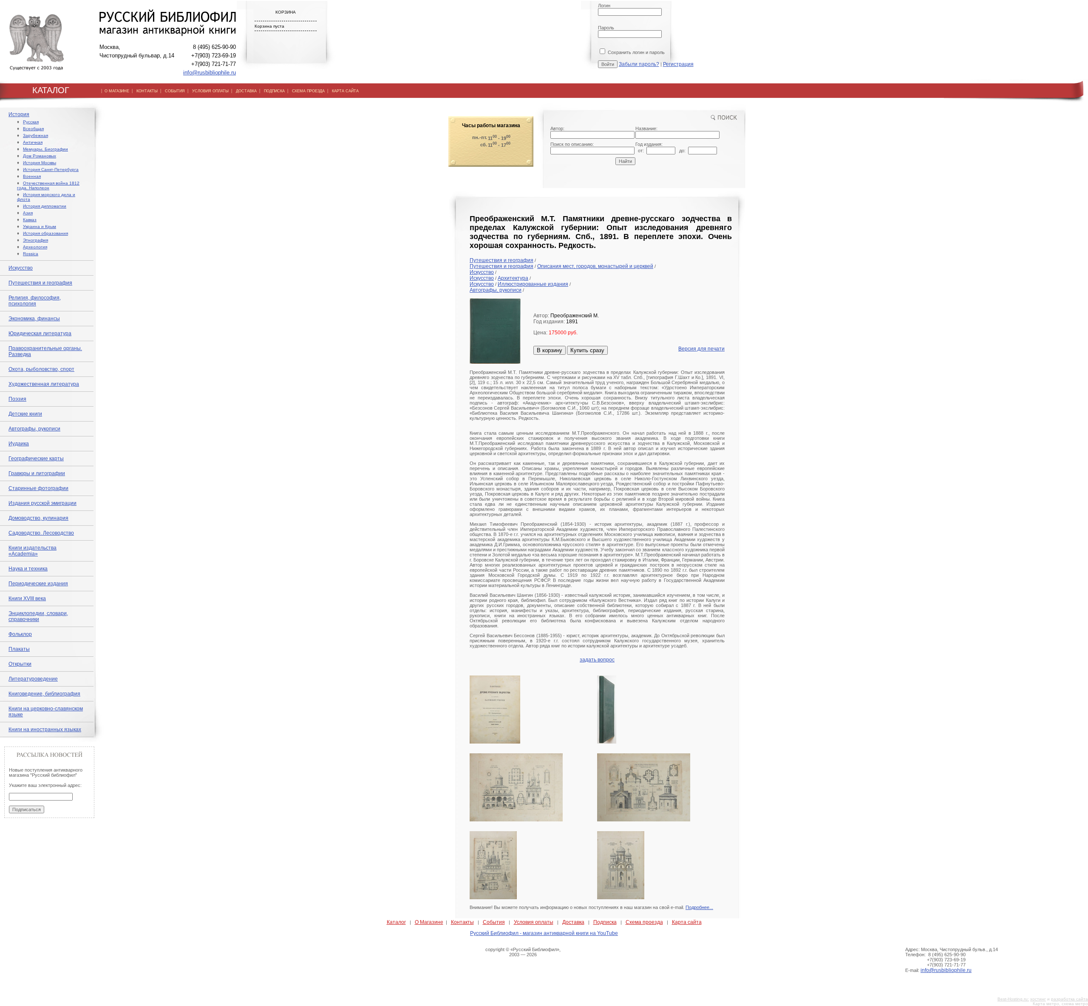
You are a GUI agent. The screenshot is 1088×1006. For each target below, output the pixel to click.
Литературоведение (33, 679)
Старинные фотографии (38, 488)
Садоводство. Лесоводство (41, 533)
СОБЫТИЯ (175, 91)
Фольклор (20, 634)
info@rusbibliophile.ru (209, 72)
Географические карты (36, 459)
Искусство (20, 268)
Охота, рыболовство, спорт (41, 369)
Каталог (396, 922)
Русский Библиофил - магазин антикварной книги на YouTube (544, 933)
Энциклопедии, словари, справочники (38, 616)
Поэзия (17, 399)
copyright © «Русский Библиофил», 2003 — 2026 (523, 952)
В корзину (549, 350)
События (494, 922)
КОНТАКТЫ (147, 91)
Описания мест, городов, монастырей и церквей (595, 266)
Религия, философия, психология (34, 301)
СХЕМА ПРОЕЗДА (308, 91)
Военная (32, 176)
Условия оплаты (533, 922)
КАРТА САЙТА (345, 91)
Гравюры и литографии (36, 473)
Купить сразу (587, 350)
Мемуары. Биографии (45, 149)
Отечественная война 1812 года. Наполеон (48, 185)
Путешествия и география (40, 283)
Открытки (19, 664)
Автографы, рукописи (34, 429)
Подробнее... (699, 907)
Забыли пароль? (639, 64)
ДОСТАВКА (246, 91)
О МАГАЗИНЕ (117, 91)
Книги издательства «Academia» (32, 551)
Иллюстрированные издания (533, 284)
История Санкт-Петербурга (51, 169)
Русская (31, 122)
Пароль (606, 27)
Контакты (462, 922)
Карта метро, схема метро (1060, 1003)
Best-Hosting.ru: (1013, 999)
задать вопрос (597, 660)
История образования (45, 233)
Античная (32, 142)
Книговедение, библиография (44, 694)
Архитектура (513, 278)
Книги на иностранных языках (44, 729)
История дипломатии (44, 206)
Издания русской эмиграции (42, 503)
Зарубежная (35, 135)
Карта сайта (687, 922)
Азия (28, 213)
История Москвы (39, 162)
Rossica (30, 253)
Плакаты (19, 649)
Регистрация (678, 64)
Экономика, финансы (34, 319)
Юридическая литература (39, 333)
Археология (35, 247)
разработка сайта (1069, 999)
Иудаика (18, 444)
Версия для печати (701, 349)
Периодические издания (38, 584)
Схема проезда (644, 922)
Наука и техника (28, 569)
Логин (604, 5)
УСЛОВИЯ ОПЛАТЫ (210, 91)
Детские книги (25, 414)
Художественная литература (43, 384)
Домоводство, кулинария (38, 518)
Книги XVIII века (27, 598)
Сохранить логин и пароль (635, 52)
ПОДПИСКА (274, 91)
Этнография (35, 240)
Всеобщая (33, 128)
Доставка (573, 922)
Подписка (605, 922)
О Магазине (429, 922)
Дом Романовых (39, 156)
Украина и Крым (39, 226)
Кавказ (30, 219)
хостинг (1038, 999)
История (18, 114)
